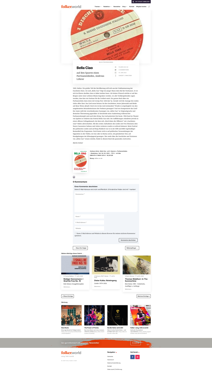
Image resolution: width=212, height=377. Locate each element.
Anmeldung (135, 343)
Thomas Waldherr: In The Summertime (136, 280)
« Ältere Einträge (67, 296)
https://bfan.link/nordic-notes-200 (117, 332)
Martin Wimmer (130, 276)
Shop (124, 6)
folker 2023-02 (123, 67)
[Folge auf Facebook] (132, 357)
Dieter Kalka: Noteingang (105, 280)
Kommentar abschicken (128, 240)
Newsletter (116, 6)
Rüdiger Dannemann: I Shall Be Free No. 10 (73, 280)
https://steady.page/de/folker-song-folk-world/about (140, 332)
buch (101, 62)
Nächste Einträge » (144, 296)
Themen (97, 6)
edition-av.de (98, 158)
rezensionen (108, 62)
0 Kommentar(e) (124, 70)
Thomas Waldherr (69, 276)
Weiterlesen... (67, 286)
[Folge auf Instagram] (137, 357)
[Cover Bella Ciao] (80, 172)
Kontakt (131, 6)
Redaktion (106, 6)
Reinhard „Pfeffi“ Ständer (101, 276)
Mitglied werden (141, 6)
